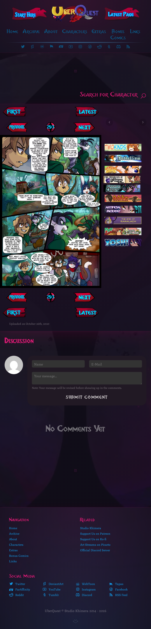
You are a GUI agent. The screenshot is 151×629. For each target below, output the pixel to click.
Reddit (19, 595)
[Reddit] (99, 46)
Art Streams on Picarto (95, 544)
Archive (31, 31)
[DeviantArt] (32, 46)
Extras (99, 31)
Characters (74, 31)
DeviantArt (55, 583)
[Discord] (118, 46)
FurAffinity (22, 589)
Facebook (121, 589)
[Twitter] (23, 46)
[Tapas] (51, 46)
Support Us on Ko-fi (93, 539)
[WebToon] (42, 46)
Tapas (118, 583)
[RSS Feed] (128, 46)
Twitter (20, 583)
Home (12, 31)
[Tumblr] (109, 46)
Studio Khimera (90, 528)
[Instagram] (80, 46)
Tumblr (53, 595)
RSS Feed (120, 595)
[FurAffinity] (61, 46)
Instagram (88, 589)
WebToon (88, 583)
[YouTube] (70, 46)
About (51, 31)
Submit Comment (87, 397)
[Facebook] (90, 46)
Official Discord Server (95, 550)
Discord (86, 595)
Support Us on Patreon (95, 533)
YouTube (54, 589)
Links (135, 31)
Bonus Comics (118, 35)
